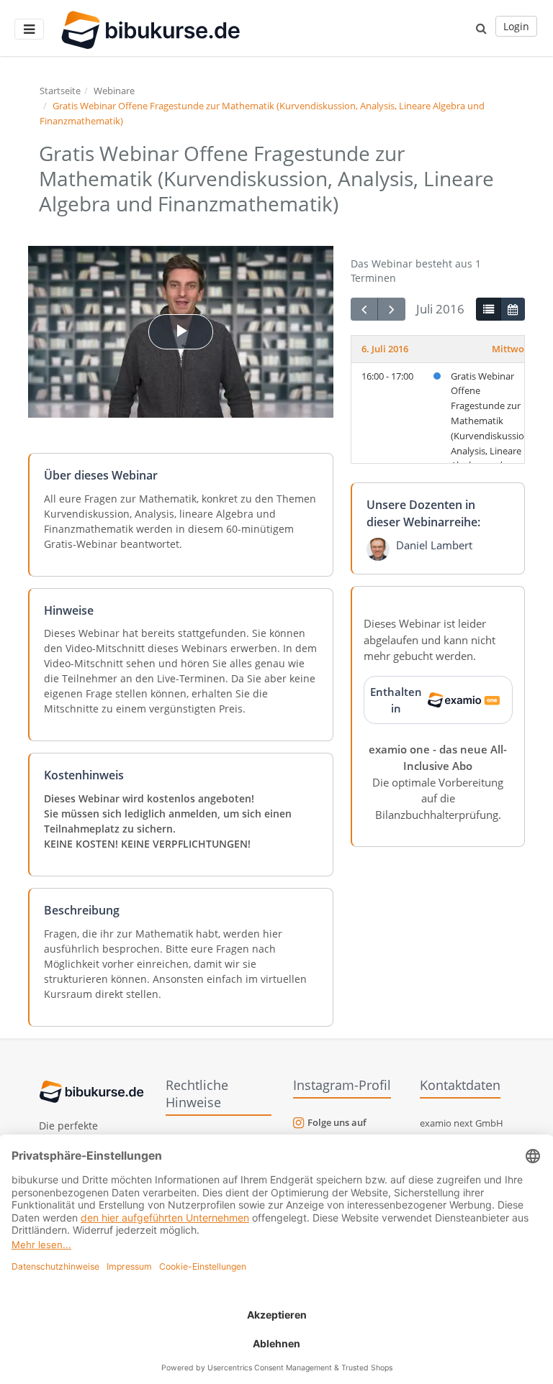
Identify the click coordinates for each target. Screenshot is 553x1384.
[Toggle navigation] (29, 29)
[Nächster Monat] (391, 309)
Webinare (114, 90)
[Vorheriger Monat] (364, 309)
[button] (481, 28)
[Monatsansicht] (512, 309)
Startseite (60, 90)
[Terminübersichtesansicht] (488, 309)
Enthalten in (396, 699)
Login (516, 26)
